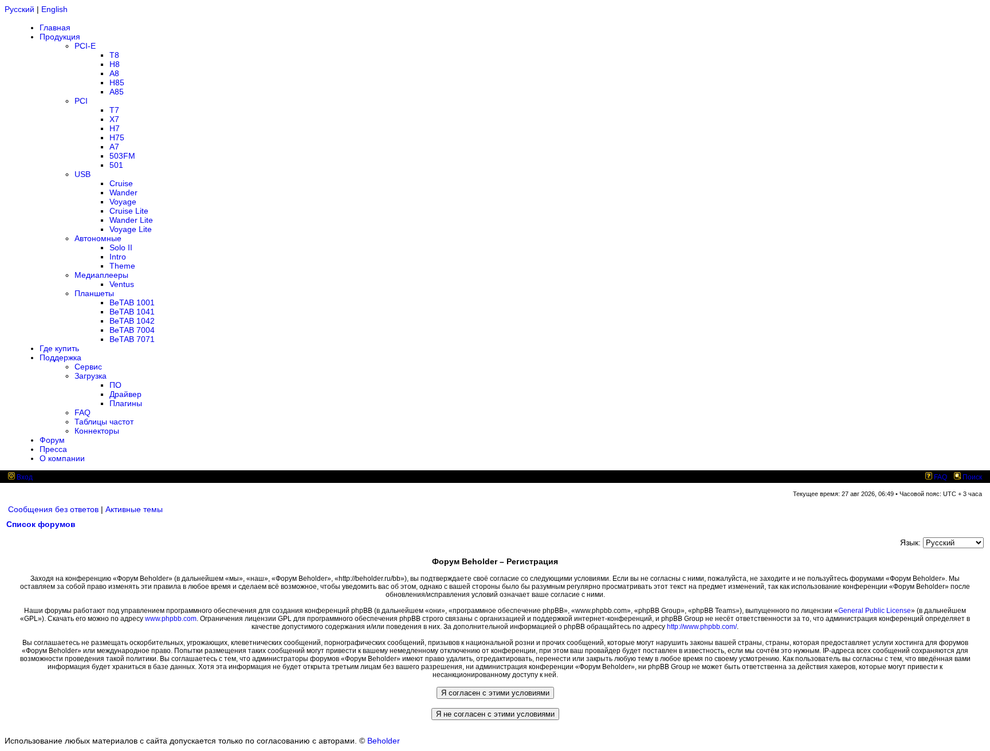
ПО (115, 385)
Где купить (59, 348)
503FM (122, 155)
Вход (24, 477)
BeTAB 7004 (132, 330)
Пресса (53, 449)
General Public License (874, 611)
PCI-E (85, 45)
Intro (117, 256)
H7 (114, 128)
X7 (114, 119)
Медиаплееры (101, 275)
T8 (114, 55)
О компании (62, 458)
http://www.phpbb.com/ (702, 627)
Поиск (971, 477)
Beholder (383, 740)
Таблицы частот (103, 421)
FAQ (82, 412)
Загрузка (90, 375)
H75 (116, 137)
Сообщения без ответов (53, 509)
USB (82, 174)
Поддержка (60, 357)
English (54, 9)
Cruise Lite (128, 210)
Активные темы (134, 509)
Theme (122, 265)
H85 (116, 82)
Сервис (88, 366)
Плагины (125, 403)
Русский (19, 9)
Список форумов (41, 524)
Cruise (121, 183)
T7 (114, 110)
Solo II (120, 247)
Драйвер (125, 394)
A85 (116, 91)
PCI (81, 100)
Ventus (121, 284)
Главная (55, 27)
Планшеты (94, 293)
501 (116, 165)
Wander (123, 192)
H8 (114, 64)
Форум (52, 440)
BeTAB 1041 (132, 311)
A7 (114, 146)
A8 (114, 73)
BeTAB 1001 (132, 302)
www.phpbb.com (171, 619)
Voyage (122, 201)
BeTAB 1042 (132, 320)
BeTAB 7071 (132, 339)
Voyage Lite (130, 229)
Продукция (60, 36)
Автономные (97, 238)
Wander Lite (131, 220)
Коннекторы (96, 430)
